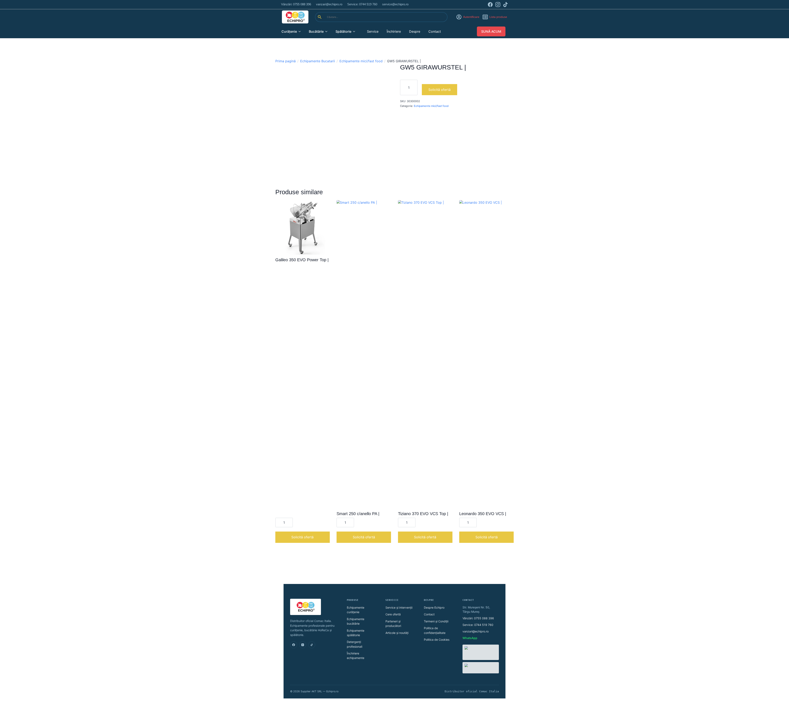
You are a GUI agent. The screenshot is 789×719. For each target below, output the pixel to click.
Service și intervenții (398, 607)
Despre (414, 31)
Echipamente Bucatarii (317, 61)
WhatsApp (470, 638)
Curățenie (289, 31)
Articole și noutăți (396, 633)
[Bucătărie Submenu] (327, 31)
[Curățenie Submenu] (301, 31)
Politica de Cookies (436, 639)
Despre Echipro (434, 607)
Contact (434, 31)
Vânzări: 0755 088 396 (478, 618)
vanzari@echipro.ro (476, 631)
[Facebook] (293, 644)
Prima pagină (285, 61)
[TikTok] (311, 644)
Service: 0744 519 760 (478, 625)
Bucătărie (316, 31)
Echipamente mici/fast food (361, 61)
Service (372, 31)
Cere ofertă (393, 614)
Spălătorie (343, 31)
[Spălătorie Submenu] (355, 31)
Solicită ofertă (439, 90)
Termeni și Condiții (436, 621)
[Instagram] (302, 644)
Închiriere (394, 31)
